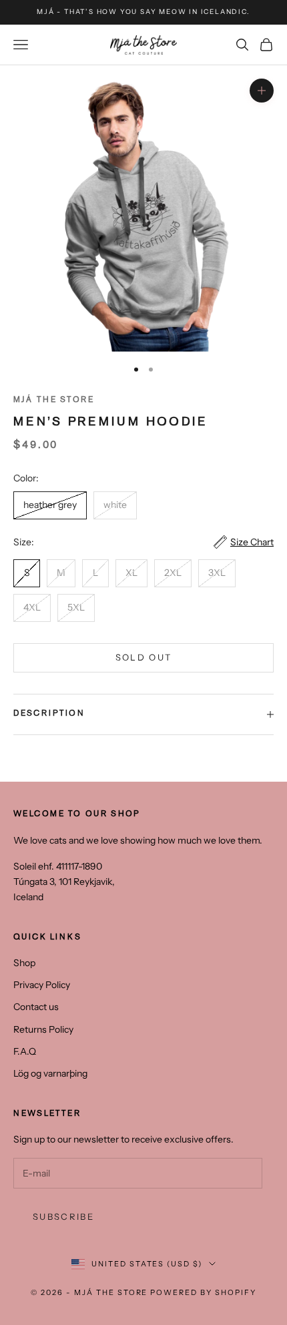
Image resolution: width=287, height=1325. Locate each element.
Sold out (143, 657)
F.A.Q (24, 1051)
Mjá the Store (53, 400)
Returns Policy (43, 1029)
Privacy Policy (41, 985)
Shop (24, 963)
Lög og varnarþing (50, 1073)
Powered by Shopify (203, 1292)
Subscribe (63, 1216)
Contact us (36, 1007)
